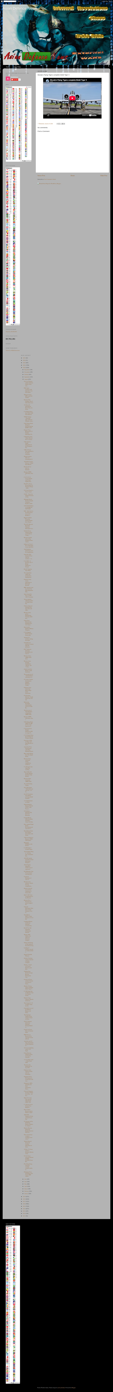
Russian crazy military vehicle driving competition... (28, 884)
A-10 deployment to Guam (28, 801)
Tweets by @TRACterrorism (13, 350)
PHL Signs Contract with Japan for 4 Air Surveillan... (28, 390)
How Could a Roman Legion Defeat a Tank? (28, 1111)
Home (8, 67)
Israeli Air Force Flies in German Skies (28, 1031)
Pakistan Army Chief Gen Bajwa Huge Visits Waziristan (27, 690)
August (26, 379)
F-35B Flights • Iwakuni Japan (28, 848)
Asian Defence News (20, 8)
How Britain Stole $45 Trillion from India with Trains (28, 833)
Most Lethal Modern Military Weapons (28, 628)
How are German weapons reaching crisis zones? (28, 1137)
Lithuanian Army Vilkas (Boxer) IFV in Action (28, 438)
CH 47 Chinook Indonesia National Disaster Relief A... (28, 1024)
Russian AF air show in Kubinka (27, 468)
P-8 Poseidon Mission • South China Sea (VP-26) (28, 698)
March (26, 1189)
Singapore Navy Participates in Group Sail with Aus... (28, 1079)
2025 (24, 358)
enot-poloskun (61, 1387)
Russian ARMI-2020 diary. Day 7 (28, 473)
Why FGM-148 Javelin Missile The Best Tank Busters (28, 774)
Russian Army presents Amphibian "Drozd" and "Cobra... (27, 664)
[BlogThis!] (59, 124)
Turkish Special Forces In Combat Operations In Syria (28, 1144)
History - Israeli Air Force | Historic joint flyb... (28, 967)
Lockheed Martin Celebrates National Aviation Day (28, 924)
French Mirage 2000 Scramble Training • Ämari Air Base (28, 820)
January (26, 1193)
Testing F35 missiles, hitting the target (28, 639)
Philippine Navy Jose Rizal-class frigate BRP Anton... (28, 1174)
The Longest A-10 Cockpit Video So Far (28, 1004)
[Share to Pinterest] (64, 124)
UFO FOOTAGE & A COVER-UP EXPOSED (28, 507)
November (27, 372)
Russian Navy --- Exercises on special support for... (28, 902)
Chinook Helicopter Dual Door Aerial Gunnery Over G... (28, 909)
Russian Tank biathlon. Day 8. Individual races (28, 401)
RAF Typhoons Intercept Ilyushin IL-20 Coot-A (28, 651)
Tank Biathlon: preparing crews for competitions (28, 550)
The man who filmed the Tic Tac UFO (28, 1066)
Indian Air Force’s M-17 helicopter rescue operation (28, 545)
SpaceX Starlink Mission (28, 955)
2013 (24, 1211)
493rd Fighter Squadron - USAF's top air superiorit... (28, 867)
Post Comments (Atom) (50, 179)
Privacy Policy (17, 67)
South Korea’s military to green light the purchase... (28, 645)
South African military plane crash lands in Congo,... (28, 533)
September (27, 377)
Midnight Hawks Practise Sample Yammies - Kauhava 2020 (28, 501)
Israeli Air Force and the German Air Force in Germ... (28, 982)
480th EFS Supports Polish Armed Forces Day (28, 1117)
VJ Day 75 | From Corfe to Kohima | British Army (28, 1151)
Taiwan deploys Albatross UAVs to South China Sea (28, 601)
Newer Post (41, 175)
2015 (24, 1206)
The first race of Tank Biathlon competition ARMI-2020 (28, 712)
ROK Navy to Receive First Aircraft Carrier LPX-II (28, 1037)
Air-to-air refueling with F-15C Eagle (28, 1049)
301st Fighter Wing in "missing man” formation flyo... (28, 854)
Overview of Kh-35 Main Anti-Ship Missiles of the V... (28, 742)
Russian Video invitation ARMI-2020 (27, 780)
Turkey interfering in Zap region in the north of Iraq (28, 944)
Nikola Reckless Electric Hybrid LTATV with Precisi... (28, 807)
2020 (24, 367)
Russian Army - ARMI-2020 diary (28, 657)
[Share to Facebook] (62, 124)
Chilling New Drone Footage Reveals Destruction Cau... (28, 974)
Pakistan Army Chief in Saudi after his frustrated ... (28, 1072)
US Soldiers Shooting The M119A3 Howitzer (28, 813)
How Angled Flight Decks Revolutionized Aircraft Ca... (28, 826)
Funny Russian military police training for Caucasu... (28, 1055)
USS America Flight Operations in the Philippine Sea (28, 444)
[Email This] (57, 124)
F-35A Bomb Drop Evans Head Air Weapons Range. (28, 736)
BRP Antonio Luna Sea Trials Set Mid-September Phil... (28, 590)
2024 (24, 360)
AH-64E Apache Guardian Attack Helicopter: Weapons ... (28, 860)
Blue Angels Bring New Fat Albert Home (28, 755)
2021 (24, 365)
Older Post (103, 175)
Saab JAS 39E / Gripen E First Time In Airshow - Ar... (28, 557)
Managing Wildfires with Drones (28, 844)
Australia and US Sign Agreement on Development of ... (28, 1043)
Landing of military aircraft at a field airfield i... (28, 950)
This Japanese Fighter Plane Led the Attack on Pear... (28, 1017)
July (25, 1179)
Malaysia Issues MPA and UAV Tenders (28, 396)
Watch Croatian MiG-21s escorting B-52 (28, 458)
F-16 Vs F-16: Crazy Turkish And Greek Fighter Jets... (28, 479)
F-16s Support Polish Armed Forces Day (28, 633)
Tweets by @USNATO (11, 331)
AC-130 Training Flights (28, 784)
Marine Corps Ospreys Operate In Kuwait (28, 999)
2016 (24, 1204)
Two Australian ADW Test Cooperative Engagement (27, 575)
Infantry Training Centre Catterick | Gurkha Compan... (28, 960)
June (25, 1181)
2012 (24, 1213)
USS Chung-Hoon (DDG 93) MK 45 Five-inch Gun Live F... (28, 724)
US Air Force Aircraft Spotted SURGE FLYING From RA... (28, 1158)
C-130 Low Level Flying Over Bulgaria (28, 1106)
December (27, 369)
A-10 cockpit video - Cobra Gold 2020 (28, 1061)
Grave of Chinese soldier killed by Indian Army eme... (28, 383)
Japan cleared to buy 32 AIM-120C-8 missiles (28, 595)
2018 (24, 1199)
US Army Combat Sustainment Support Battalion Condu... (28, 682)
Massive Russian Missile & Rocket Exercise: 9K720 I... (28, 1130)
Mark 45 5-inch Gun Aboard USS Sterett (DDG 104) (28, 1100)
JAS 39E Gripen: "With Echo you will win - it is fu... (28, 790)
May (25, 1184)
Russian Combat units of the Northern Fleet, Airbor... (28, 540)
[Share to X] (61, 124)
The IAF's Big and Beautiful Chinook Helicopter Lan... (28, 526)
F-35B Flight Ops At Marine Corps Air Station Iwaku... (28, 993)
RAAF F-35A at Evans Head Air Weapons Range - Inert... (28, 486)
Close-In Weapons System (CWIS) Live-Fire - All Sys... (28, 1093)
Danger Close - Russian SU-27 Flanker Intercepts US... (28, 432)
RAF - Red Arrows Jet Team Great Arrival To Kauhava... (28, 513)
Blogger (73, 1387)
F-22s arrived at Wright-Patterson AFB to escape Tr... (28, 731)
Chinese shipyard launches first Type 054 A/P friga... (28, 608)
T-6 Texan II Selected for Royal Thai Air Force (28, 407)
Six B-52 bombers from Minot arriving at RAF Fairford (28, 796)
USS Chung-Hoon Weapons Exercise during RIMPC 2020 (28, 425)
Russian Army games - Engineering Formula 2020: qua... (28, 615)
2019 (24, 1196)
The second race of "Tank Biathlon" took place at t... (28, 675)
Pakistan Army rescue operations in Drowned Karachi (28, 582)
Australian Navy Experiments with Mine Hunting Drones (28, 749)
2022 (24, 362)
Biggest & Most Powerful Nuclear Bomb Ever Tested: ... (28, 520)
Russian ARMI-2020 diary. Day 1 (28, 718)
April (25, 1186)
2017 (24, 1201)
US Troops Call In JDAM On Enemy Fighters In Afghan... (28, 1123)
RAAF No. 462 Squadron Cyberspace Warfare (27, 930)
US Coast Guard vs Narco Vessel (28, 490)
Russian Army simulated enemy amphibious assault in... (27, 761)
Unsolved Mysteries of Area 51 (27, 878)
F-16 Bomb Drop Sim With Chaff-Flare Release (28, 413)
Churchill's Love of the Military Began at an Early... (28, 1010)
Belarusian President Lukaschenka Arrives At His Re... (28, 705)
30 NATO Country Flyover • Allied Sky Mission (28, 463)
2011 (24, 1216)
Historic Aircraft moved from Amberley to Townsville (28, 890)
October (26, 374)
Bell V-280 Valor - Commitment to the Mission (28, 896)
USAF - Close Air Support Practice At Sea (28, 495)
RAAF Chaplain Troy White (28, 569)
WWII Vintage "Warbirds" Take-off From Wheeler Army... (28, 419)
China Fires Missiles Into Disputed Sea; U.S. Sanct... (28, 623)
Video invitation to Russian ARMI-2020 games (28, 839)
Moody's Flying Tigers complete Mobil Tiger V (28, 987)
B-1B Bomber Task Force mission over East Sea (28, 873)
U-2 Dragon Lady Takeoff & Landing (28, 768)
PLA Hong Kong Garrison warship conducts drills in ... (28, 1166)
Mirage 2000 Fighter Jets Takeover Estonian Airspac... (27, 937)
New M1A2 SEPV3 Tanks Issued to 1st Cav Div (28, 917)
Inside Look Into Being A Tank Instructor (28, 670)
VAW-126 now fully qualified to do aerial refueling (28, 452)
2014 (24, 1208)
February (26, 1191)
